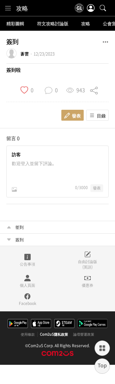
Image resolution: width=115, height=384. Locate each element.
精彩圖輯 (15, 24)
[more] (102, 348)
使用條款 (28, 334)
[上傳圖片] (14, 189)
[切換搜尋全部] (103, 8)
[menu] (8, 8)
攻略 (22, 8)
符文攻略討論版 (52, 24)
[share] (94, 89)
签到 (19, 227)
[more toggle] (105, 42)
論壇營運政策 (83, 334)
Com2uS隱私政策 (54, 334)
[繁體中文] (79, 8)
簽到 (19, 239)
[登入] (91, 8)
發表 (97, 188)
